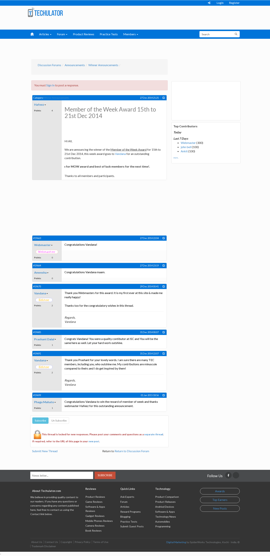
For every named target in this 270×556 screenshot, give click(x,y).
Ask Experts (127, 496)
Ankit (184, 151)
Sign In (50, 85)
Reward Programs (130, 511)
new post (94, 441)
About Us (36, 542)
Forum (123, 501)
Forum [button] (61, 34)
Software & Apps (165, 511)
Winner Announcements (103, 65)
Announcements (75, 65)
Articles (124, 506)
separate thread (153, 434)
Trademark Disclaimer (43, 546)
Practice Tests (109, 34)
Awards (220, 491)
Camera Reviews (95, 525)
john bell (186, 147)
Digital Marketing (176, 542)
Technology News (165, 516)
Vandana (120, 153)
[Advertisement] (116, 48)
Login (220, 2)
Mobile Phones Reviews (99, 520)
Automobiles (162, 521)
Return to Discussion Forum (132, 451)
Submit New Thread (44, 451)
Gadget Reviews (95, 515)
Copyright (66, 542)
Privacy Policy (82, 542)
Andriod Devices (164, 506)
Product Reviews (83, 34)
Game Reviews (93, 501)
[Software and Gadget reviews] (45, 12)
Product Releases (165, 501)
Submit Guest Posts (132, 526)
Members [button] (129, 34)
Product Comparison (167, 496)
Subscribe (105, 475)
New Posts (220, 508)
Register (234, 2)
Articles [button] (44, 34)
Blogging (125, 516)
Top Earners (219, 499)
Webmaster (188, 142)
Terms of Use (100, 542)
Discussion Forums (49, 65)
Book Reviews (93, 530)
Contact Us (51, 542)
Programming (162, 526)
